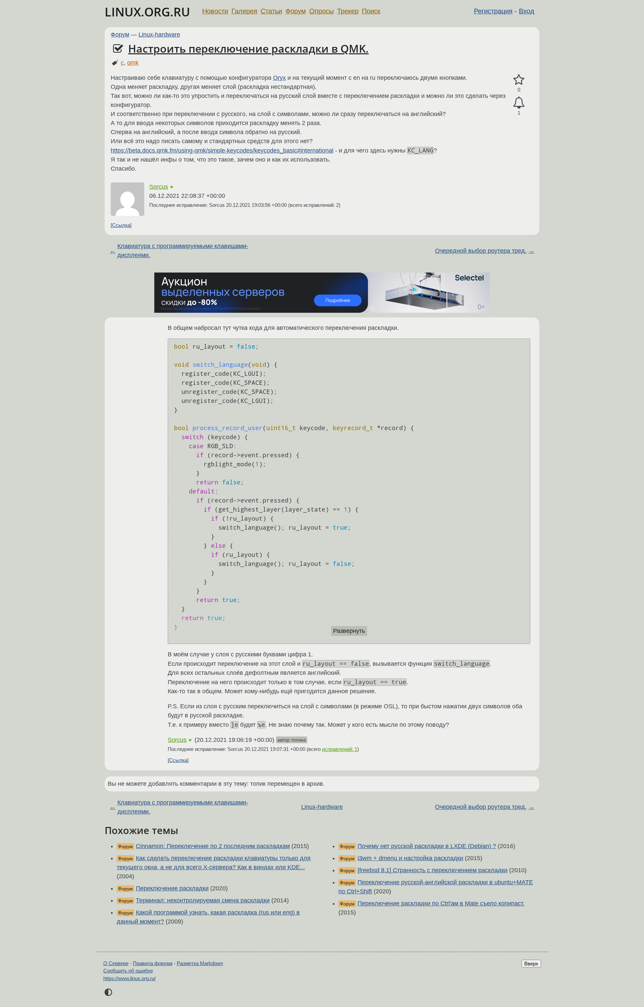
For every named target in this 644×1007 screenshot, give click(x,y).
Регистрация (493, 11)
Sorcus (158, 186)
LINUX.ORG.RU (147, 12)
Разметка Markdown (200, 963)
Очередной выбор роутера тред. (481, 250)
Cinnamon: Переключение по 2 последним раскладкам (213, 846)
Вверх (531, 963)
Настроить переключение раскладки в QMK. (248, 48)
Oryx (279, 77)
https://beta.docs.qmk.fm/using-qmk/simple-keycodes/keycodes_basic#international (222, 150)
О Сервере (115, 963)
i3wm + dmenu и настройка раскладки (410, 858)
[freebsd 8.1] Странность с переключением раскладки (432, 870)
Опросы (321, 11)
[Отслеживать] (519, 103)
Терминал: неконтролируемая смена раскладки (203, 900)
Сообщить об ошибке (128, 970)
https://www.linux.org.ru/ (129, 978)
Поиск (371, 11)
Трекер (348, 11)
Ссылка (121, 225)
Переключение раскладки (172, 888)
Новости (215, 11)
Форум (295, 11)
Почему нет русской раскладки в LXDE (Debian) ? (427, 846)
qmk (133, 62)
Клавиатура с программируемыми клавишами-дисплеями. (182, 250)
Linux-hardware (159, 34)
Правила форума (152, 963)
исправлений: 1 (339, 749)
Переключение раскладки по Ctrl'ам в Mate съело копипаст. (441, 903)
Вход (526, 11)
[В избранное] (519, 80)
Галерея (244, 11)
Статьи (271, 11)
